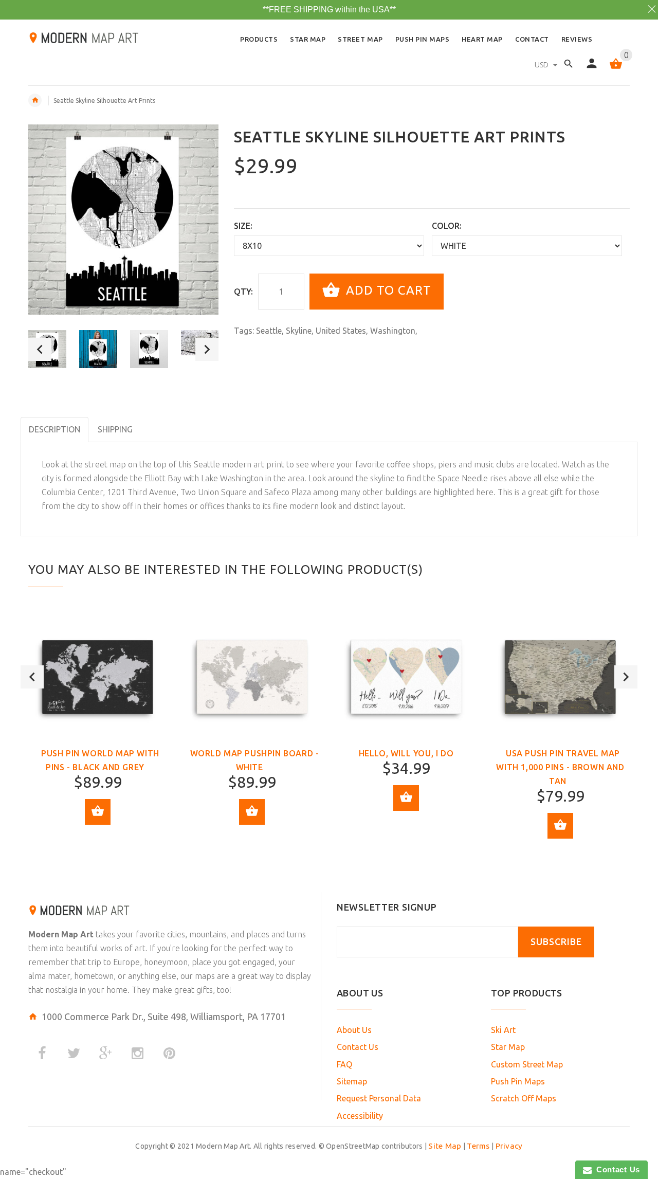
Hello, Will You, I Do (406, 753)
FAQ (344, 1064)
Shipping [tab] (115, 429)
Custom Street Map (527, 1064)
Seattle (269, 330)
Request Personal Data (379, 1098)
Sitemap (352, 1081)
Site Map (444, 1145)
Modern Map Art (61, 934)
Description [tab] (54, 429)
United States (341, 330)
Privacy (509, 1145)
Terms (478, 1145)
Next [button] (206, 349)
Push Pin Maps (518, 1081)
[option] (98, 349)
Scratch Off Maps (523, 1098)
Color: (447, 225)
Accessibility (360, 1115)
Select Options (98, 812)
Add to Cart (386, 290)
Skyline (299, 330)
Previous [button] (39, 349)
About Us (354, 1030)
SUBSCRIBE (556, 942)
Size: (243, 225)
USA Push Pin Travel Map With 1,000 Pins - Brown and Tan (560, 767)
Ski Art (503, 1030)
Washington (392, 330)
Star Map (508, 1046)
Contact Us (357, 1046)
